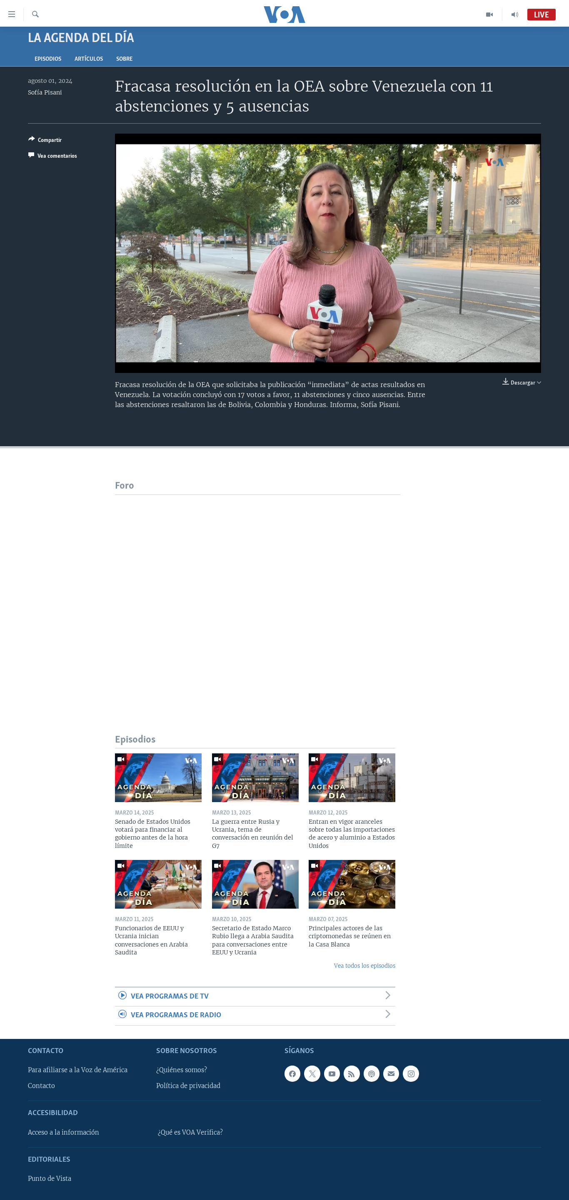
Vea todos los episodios (364, 965)
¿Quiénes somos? (181, 1070)
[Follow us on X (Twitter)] (312, 1073)
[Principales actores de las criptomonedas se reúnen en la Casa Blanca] (352, 884)
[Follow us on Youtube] (332, 1073)
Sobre (124, 59)
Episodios (48, 59)
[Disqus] (257, 599)
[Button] (45, 141)
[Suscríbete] (391, 1073)
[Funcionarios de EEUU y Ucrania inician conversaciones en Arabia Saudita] (158, 884)
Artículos (89, 59)
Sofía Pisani (45, 92)
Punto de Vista (49, 1179)
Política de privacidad (188, 1086)
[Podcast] (371, 1073)
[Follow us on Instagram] (411, 1073)
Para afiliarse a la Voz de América (77, 1070)
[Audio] (514, 14)
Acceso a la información (63, 1132)
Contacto (41, 1086)
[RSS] (351, 1073)
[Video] (489, 14)
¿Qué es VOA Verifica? (190, 1132)
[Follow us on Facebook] (292, 1073)
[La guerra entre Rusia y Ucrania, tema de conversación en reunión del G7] (255, 777)
